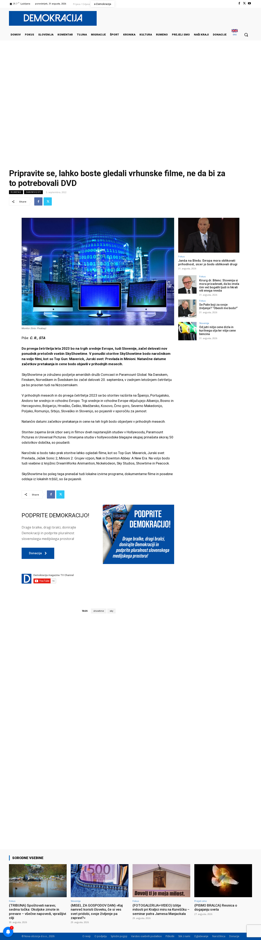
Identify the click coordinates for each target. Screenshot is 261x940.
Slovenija (204, 323)
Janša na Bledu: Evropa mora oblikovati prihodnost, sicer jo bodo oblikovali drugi (207, 262)
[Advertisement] (130, 81)
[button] (246, 35)
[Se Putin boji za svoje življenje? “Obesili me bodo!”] (187, 309)
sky (111, 611)
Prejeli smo (200, 901)
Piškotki (170, 936)
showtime (98, 611)
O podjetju (100, 936)
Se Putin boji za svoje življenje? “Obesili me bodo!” (218, 306)
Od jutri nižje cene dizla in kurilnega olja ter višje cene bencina (217, 330)
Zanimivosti (33, 192)
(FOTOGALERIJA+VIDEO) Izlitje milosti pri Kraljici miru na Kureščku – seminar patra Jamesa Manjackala (161, 909)
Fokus (181, 256)
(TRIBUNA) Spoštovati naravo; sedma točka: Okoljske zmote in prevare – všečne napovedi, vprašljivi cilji (37, 911)
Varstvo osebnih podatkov (146, 936)
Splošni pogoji (119, 936)
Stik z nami (184, 936)
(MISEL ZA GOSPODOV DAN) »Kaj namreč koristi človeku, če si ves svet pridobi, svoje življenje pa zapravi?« (97, 911)
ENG (235, 34)
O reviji (86, 936)
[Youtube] (249, 3)
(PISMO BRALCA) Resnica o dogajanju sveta (215, 907)
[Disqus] (98, 673)
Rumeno (16, 192)
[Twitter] (244, 3)
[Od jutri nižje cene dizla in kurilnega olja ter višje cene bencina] (187, 331)
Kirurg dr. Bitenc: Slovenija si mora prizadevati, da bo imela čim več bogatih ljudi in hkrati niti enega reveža (219, 285)
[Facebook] (239, 3)
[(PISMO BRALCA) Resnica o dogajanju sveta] (223, 880)
